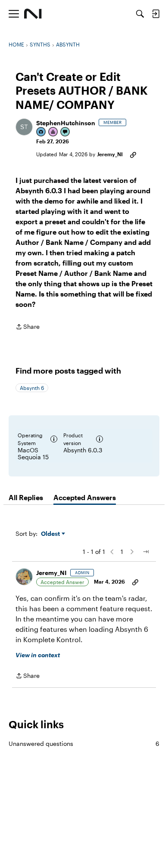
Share (28, 327)
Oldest (51, 534)
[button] (24, 127)
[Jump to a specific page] (145, 552)
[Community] (33, 13)
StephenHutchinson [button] (65, 123)
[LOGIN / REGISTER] (155, 14)
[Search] (140, 14)
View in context (38, 655)
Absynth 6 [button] (32, 388)
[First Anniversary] (53, 132)
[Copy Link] (133, 154)
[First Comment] (65, 132)
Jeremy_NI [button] (110, 154)
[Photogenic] (41, 132)
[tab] (25, 497)
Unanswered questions (84, 743)
